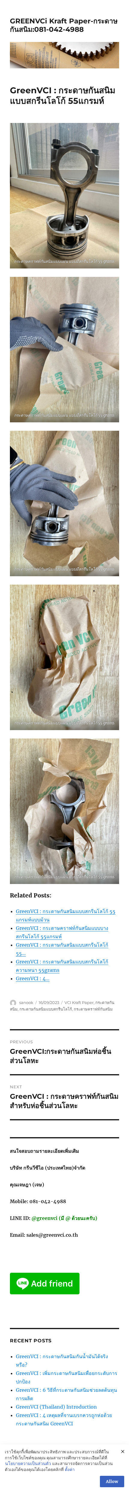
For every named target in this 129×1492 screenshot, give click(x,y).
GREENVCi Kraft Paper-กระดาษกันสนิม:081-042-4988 (64, 25)
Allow (112, 1481)
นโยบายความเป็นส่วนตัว (28, 1463)
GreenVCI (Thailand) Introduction (56, 1407)
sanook (26, 1002)
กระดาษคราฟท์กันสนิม (93, 1009)
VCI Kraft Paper (79, 1002)
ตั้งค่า (70, 1469)
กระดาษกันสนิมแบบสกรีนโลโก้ (46, 1009)
